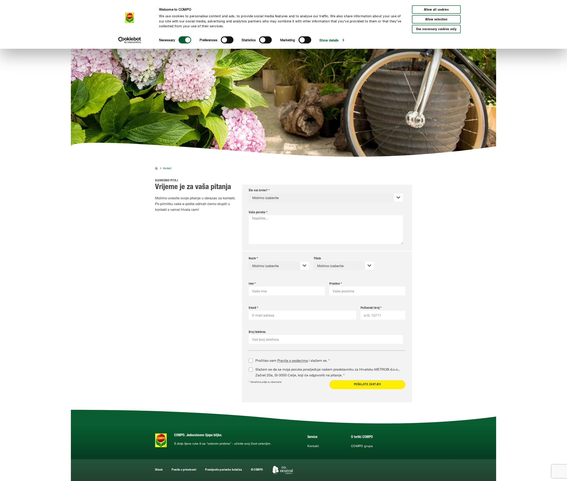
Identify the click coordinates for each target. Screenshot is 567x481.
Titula (317, 258)
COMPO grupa (362, 446)
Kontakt (313, 446)
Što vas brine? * (259, 190)
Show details (329, 40)
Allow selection (436, 19)
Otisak (159, 470)
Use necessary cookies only (436, 29)
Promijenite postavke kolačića (223, 470)
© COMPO (257, 470)
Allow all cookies (436, 10)
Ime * (252, 283)
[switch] (227, 39)
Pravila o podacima (292, 360)
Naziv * (253, 258)
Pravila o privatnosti (184, 470)
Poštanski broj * (371, 308)
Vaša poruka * (258, 212)
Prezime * (335, 283)
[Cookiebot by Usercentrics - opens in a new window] (129, 40)
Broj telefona (257, 332)
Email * (253, 308)
